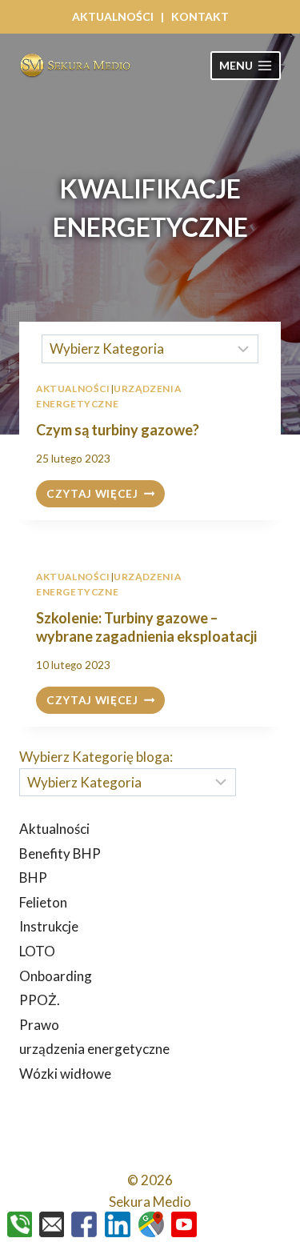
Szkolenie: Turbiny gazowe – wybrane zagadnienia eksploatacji (146, 627)
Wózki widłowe (65, 1073)
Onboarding (55, 976)
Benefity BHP (60, 853)
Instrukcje (48, 926)
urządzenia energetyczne (94, 1048)
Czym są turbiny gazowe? (117, 430)
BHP (33, 877)
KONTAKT (200, 16)
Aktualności (73, 577)
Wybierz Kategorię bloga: (96, 756)
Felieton (43, 902)
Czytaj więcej (105, 495)
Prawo (39, 1024)
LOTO (37, 951)
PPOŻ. (39, 1000)
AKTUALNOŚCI (113, 16)
